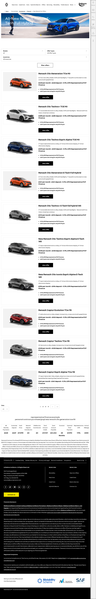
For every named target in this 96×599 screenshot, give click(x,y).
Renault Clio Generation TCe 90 (54, 73)
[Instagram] (24, 487)
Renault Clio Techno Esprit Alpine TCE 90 (59, 139)
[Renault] (6, 4)
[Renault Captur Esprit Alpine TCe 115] (20, 380)
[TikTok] (28, 487)
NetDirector (7, 589)
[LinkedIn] (19, 487)
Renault (29, 11)
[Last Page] (57, 406)
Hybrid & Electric (54, 486)
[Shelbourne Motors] (83, 4)
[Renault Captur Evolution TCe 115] (20, 318)
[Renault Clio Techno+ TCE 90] (20, 114)
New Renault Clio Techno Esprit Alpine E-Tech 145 (61, 240)
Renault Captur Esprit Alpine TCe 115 (56, 372)
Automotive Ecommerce (20, 589)
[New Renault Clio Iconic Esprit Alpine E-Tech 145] (20, 282)
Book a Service (74, 482)
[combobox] (5, 409)
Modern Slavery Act (31, 460)
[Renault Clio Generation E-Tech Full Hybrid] (20, 180)
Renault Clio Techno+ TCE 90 (53, 106)
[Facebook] (5, 487)
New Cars (52, 477)
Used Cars (52, 482)
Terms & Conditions (57, 460)
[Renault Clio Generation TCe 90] (20, 81)
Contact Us (73, 486)
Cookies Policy (19, 460)
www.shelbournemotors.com (12, 480)
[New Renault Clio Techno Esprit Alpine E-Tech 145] (20, 247)
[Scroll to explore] (93, 38)
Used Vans (73, 477)
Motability (52, 473)
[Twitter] (10, 487)
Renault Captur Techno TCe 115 (54, 341)
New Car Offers (74, 473)
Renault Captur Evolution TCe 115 (55, 310)
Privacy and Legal (44, 460)
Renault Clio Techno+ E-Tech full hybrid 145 (59, 205)
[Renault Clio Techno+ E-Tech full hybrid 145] (20, 213)
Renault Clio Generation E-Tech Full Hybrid (59, 172)
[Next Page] (52, 406)
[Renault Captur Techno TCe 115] (20, 349)
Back (7, 11)
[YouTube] (15, 487)
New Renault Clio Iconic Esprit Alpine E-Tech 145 (60, 275)
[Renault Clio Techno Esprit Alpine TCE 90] (20, 147)
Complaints (67, 460)
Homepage (22, 11)
